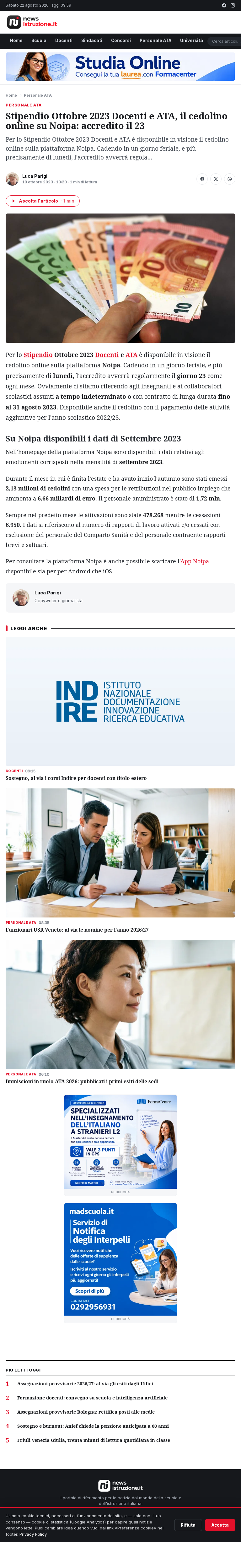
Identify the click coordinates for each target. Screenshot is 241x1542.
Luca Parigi (34, 176)
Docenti (63, 40)
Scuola (38, 40)
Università (191, 40)
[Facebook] (224, 5)
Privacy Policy (33, 1534)
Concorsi (121, 40)
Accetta (220, 1525)
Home (16, 40)
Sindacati (91, 40)
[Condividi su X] (216, 179)
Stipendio (38, 355)
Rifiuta (188, 1525)
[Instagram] (232, 5)
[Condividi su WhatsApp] (229, 179)
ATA (131, 355)
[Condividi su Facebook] (202, 179)
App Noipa (194, 561)
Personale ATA (155, 40)
